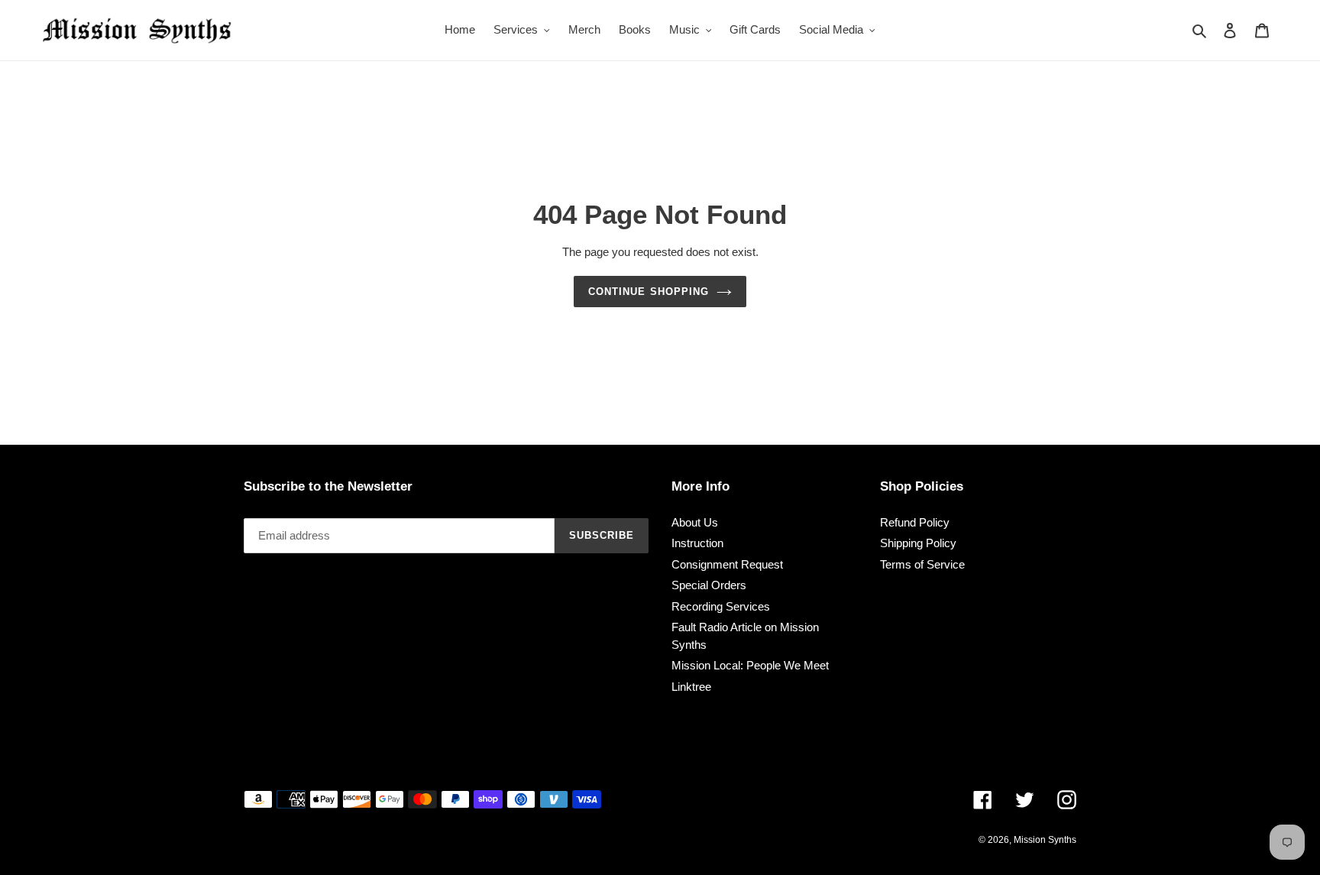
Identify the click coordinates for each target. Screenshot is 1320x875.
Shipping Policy (918, 542)
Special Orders (708, 584)
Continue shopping (648, 291)
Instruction (697, 542)
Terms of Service (922, 564)
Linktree (691, 686)
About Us (694, 522)
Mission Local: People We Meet (750, 665)
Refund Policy (915, 522)
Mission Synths (1045, 839)
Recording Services (720, 606)
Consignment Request (727, 564)
